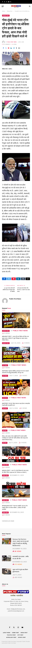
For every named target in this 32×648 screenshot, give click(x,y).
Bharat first (6, 15)
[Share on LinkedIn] (11, 48)
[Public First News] (16, 6)
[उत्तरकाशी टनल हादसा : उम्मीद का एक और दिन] (6, 558)
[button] (3, 6)
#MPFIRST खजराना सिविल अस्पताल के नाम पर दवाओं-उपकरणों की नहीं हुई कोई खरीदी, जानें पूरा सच (15, 372)
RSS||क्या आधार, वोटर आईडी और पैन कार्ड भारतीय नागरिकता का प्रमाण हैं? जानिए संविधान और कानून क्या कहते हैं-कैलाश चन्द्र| (15, 438)
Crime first (15, 632)
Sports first (22, 637)
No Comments (7, 44)
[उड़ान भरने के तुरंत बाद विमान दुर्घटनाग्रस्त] (6, 571)
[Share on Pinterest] (8, 48)
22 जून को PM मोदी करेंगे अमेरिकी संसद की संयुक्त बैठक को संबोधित (9, 289)
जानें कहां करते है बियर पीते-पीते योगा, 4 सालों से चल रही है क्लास (23, 289)
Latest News (6, 632)
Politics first (11, 635)
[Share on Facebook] (3, 48)
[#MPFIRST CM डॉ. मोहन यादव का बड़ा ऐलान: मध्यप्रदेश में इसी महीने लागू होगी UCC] (16, 387)
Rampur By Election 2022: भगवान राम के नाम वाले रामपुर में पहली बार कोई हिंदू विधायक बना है (20, 542)
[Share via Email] (19, 48)
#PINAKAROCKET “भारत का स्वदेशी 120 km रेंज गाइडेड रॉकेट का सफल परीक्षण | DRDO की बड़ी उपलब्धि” (14, 507)
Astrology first (11, 637)
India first (24, 632)
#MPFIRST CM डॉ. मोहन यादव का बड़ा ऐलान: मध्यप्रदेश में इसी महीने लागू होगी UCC (16, 404)
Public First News (11, 42)
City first (20, 635)
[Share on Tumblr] (16, 48)
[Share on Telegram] (14, 48)
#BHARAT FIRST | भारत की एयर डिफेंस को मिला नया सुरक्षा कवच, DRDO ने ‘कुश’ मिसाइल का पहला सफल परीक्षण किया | (15, 338)
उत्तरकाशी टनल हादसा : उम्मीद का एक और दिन (21, 557)
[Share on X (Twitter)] (6, 48)
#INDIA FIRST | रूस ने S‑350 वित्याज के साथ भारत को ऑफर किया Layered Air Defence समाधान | (15, 471)
